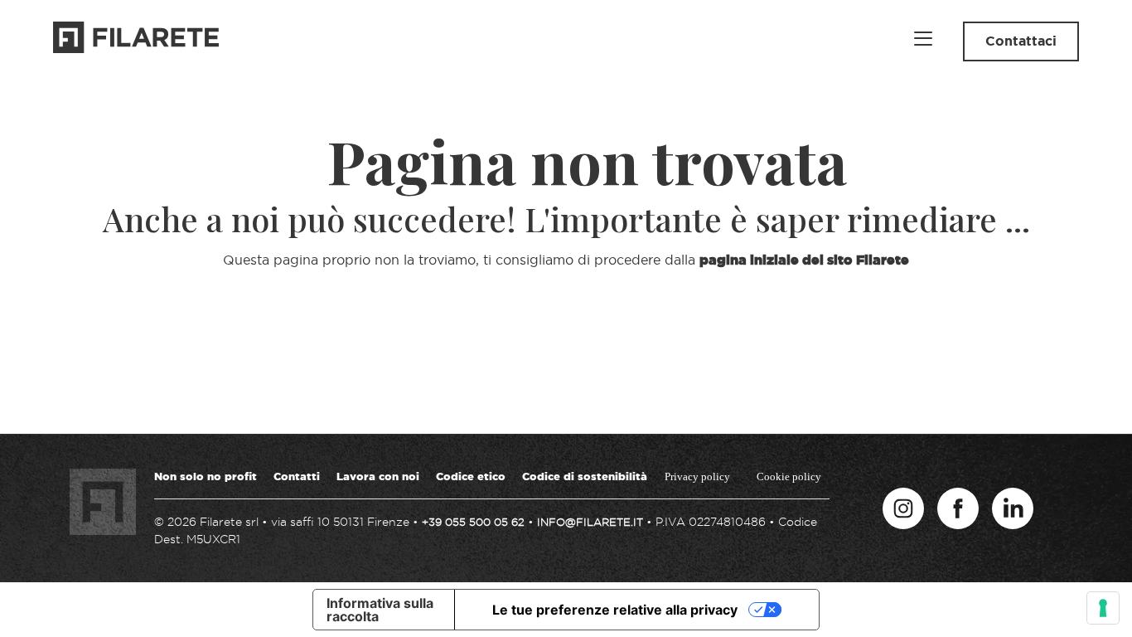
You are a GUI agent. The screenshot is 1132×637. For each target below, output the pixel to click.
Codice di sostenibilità (584, 476)
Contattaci (1021, 41)
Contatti (296, 476)
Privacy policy (697, 476)
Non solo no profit (205, 476)
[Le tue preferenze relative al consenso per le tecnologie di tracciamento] (1103, 608)
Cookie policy (789, 476)
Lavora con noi (377, 476)
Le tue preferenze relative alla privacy (615, 609)
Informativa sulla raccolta (380, 610)
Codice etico (471, 476)
